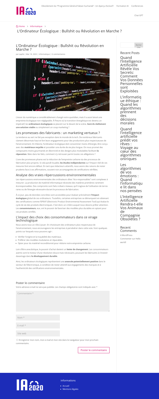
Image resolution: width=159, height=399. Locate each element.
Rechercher (139, 45)
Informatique (36, 26)
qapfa (21, 54)
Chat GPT (138, 15)
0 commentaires (58, 54)
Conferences (137, 6)
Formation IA (123, 6)
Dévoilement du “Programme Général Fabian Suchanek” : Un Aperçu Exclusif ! (77, 6)
